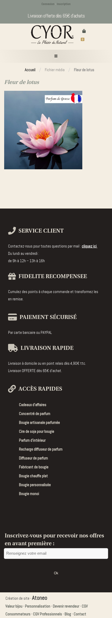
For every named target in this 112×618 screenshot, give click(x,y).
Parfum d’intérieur (32, 440)
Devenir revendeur (66, 606)
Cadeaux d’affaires (32, 404)
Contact (80, 613)
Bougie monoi (29, 493)
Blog (68, 613)
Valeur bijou (13, 606)
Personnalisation (37, 606)
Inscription (64, 4)
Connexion (47, 4)
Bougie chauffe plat (33, 475)
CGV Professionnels (47, 613)
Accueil (30, 69)
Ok (56, 573)
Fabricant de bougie (33, 466)
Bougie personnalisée (35, 484)
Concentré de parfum (34, 413)
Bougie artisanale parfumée (39, 422)
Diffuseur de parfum (33, 458)
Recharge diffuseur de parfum (41, 449)
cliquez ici (89, 246)
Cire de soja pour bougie (36, 431)
